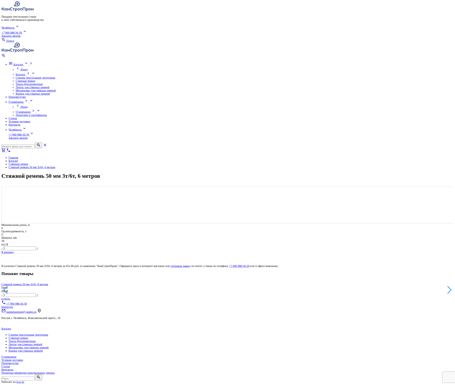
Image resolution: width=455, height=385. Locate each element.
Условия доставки (12, 360)
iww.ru (20, 381)
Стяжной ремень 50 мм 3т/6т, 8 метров (24, 284)
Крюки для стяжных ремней (26, 350)
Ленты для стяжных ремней (25, 344)
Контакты (7, 369)
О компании (8, 356)
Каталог (6, 328)
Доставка (33, 258)
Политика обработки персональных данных (28, 372)
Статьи (5, 366)
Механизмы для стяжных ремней (29, 347)
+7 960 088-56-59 (239, 266)
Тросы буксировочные (22, 341)
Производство (10, 363)
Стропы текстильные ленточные (28, 334)
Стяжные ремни (18, 337)
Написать (7, 306)
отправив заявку (181, 266)
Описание (11, 258)
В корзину (8, 252)
